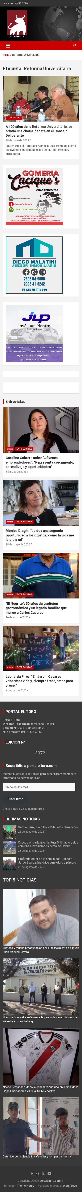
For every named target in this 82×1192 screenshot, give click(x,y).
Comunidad (14, 117)
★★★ (10, 449)
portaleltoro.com (50, 1180)
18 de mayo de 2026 (18, 544)
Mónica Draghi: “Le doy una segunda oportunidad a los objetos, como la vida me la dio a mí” (40, 535)
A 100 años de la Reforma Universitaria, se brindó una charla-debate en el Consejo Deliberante (39, 131)
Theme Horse (25, 1185)
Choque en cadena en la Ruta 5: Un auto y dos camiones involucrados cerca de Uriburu (48, 844)
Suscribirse (15, 799)
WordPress (70, 1185)
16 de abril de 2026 (17, 617)
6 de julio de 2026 (16, 471)
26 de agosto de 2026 (31, 831)
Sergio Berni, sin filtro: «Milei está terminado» (48, 827)
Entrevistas (15, 401)
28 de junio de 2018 (17, 140)
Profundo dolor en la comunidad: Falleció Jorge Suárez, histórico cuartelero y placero (47, 860)
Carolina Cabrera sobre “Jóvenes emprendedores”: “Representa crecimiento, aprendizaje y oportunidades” (40, 462)
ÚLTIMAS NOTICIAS (23, 819)
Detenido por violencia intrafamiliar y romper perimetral (37, 1156)
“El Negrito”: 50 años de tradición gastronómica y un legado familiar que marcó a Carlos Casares (36, 608)
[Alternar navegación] (8, 45)
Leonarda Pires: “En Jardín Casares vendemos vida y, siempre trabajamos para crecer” (39, 680)
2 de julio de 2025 (16, 690)
